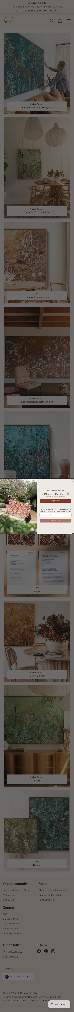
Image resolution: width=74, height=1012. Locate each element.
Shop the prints (55, 500)
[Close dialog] (72, 480)
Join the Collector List (55, 520)
